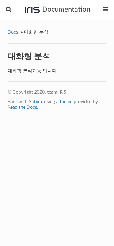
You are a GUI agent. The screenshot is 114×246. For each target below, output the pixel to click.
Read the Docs (22, 107)
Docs (13, 32)
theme (66, 101)
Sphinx (36, 101)
